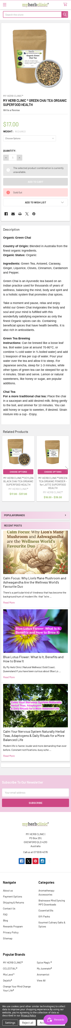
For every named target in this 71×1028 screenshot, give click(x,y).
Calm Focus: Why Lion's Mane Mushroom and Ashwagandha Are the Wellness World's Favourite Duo (34, 582)
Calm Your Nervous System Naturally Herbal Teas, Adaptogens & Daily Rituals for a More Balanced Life (34, 735)
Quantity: (9, 150)
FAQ (5, 914)
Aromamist (43, 974)
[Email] (13, 214)
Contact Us (9, 908)
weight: (14, 131)
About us (8, 890)
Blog (5, 920)
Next (66, 469)
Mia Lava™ (9, 974)
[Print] (20, 214)
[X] (27, 214)
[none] (35, 57)
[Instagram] (42, 861)
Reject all (27, 1023)
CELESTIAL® (10, 968)
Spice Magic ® (44, 962)
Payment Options (12, 896)
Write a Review (11, 110)
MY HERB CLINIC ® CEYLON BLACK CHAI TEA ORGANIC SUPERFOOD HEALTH (18, 481)
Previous (4, 469)
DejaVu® (7, 980)
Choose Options (18, 471)
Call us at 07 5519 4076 (35, 852)
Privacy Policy (10, 932)
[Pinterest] (34, 214)
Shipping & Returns (13, 902)
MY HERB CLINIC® (13, 962)
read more (9, 602)
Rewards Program (13, 926)
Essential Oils (45, 910)
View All (41, 980)
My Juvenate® (44, 968)
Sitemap (7, 938)
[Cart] (66, 4)
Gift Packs (44, 916)
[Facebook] (6, 214)
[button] (35, 202)
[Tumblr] (49, 861)
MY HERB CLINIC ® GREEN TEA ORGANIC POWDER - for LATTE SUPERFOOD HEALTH (52, 482)
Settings (10, 1023)
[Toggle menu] (4, 4)
